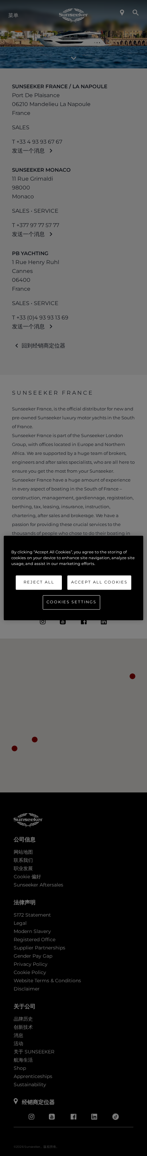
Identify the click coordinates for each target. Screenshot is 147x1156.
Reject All (39, 582)
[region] (74, 578)
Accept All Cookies (99, 582)
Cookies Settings (71, 602)
